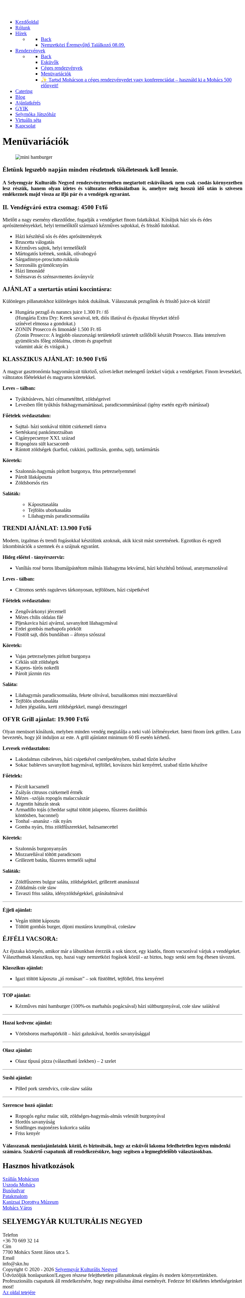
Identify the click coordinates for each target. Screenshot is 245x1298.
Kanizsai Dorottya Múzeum (30, 1202)
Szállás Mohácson (21, 1179)
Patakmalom (15, 1196)
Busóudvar (14, 1190)
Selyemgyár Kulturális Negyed (86, 1269)
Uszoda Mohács (19, 1184)
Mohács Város (17, 1207)
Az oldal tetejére (19, 1292)
